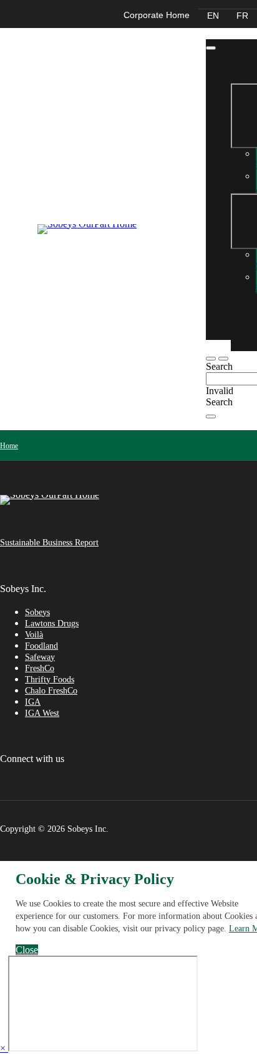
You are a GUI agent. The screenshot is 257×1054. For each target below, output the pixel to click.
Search (219, 366)
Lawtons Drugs (52, 623)
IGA (33, 702)
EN (213, 16)
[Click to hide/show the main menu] (211, 48)
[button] (223, 358)
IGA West (42, 713)
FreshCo (39, 668)
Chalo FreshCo (51, 690)
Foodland (41, 646)
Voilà (34, 634)
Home (9, 445)
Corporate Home (157, 15)
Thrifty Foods (49, 679)
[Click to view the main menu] (211, 358)
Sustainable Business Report (49, 542)
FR (242, 16)
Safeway (40, 657)
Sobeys (37, 612)
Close (27, 949)
